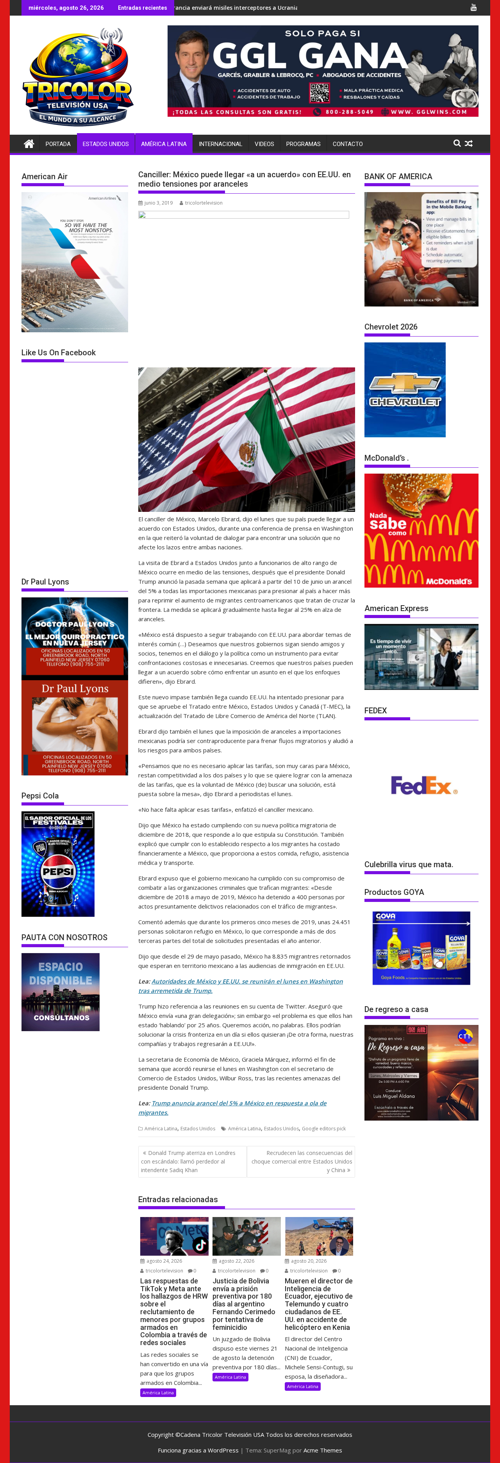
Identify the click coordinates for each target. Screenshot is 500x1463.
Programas (303, 144)
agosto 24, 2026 (163, 1261)
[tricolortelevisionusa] (29, 143)
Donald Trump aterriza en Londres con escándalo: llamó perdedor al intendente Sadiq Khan (188, 1161)
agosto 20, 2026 (308, 1261)
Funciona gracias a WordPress (198, 1450)
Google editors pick (324, 1128)
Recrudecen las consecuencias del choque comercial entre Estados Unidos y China (302, 1161)
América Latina (164, 144)
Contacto (348, 144)
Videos (264, 144)
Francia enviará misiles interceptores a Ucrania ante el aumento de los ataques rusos (222, 7)
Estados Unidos (106, 144)
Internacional (221, 144)
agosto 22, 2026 (236, 1261)
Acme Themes (323, 1450)
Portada (58, 144)
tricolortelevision (204, 203)
